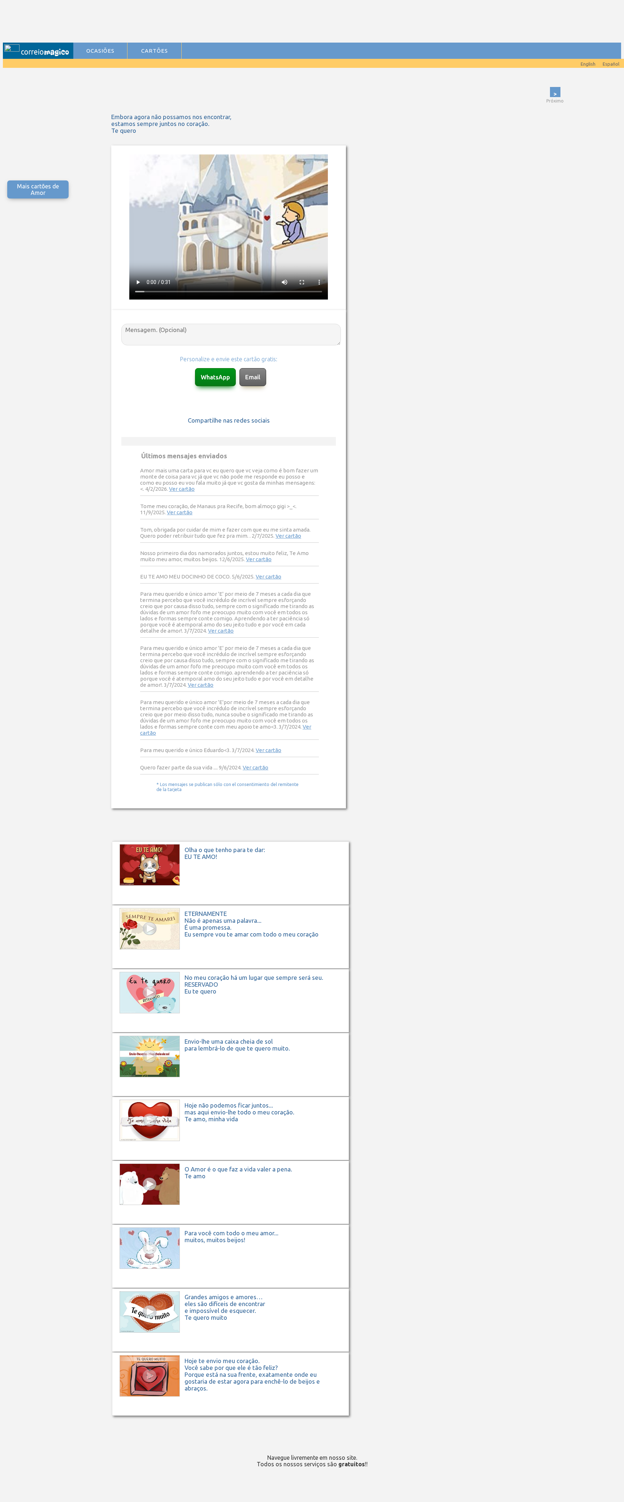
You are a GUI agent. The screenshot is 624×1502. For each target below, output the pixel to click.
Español (611, 63)
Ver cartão (182, 489)
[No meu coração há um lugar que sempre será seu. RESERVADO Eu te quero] (234, 1031)
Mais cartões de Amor (38, 189)
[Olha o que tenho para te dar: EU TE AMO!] (234, 903)
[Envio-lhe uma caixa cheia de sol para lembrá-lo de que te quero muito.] (234, 1095)
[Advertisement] (220, 22)
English (588, 63)
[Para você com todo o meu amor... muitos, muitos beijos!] (234, 1287)
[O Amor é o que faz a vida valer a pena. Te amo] (234, 1223)
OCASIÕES (100, 51)
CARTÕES (154, 51)
